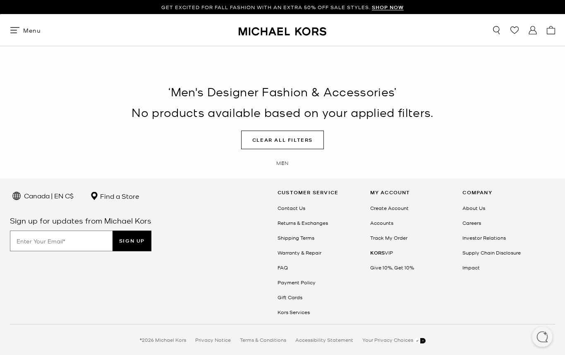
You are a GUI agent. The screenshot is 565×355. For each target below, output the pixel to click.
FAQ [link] (283, 267)
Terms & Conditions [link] (263, 339)
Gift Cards (290, 297)
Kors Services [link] (294, 312)
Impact (471, 267)
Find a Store (118, 195)
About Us (473, 208)
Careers (471, 222)
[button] (542, 337)
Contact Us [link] (291, 208)
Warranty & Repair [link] (299, 252)
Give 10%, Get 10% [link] (392, 267)
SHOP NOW (388, 7)
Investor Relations (484, 237)
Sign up (132, 240)
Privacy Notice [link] (213, 339)
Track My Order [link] (388, 237)
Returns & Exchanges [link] (303, 222)
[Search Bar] (496, 30)
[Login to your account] (533, 30)
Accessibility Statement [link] (324, 339)
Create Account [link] (389, 208)
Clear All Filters (282, 139)
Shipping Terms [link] (296, 237)
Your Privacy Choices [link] (388, 339)
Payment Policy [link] (297, 282)
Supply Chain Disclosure (491, 252)
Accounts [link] (381, 222)
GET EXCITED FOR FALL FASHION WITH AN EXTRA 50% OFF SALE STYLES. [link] (282, 7)
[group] (282, 7)
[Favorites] (514, 30)
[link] (381, 252)
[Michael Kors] (282, 30)
